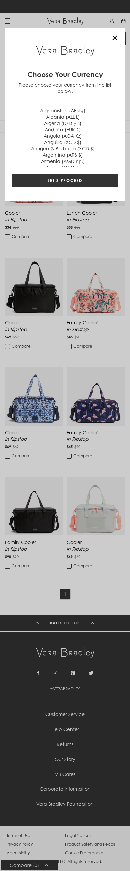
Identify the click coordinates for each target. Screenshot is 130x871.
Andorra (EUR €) (63, 129)
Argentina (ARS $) (63, 155)
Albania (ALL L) (63, 117)
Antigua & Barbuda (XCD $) (63, 148)
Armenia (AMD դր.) (63, 161)
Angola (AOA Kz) (63, 136)
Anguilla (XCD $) (62, 142)
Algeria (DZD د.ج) (62, 123)
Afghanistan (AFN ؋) (62, 110)
